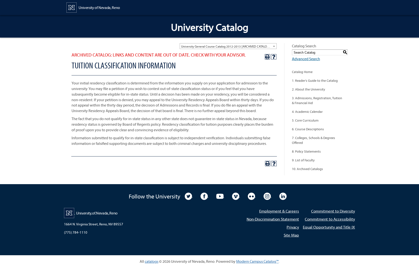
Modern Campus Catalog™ (257, 261)
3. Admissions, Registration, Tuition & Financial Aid (317, 100)
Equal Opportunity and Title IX (329, 227)
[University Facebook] (205, 195)
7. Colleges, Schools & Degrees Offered (313, 140)
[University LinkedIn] (283, 195)
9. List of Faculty (303, 160)
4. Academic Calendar (307, 111)
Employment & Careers (279, 211)
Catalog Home (302, 72)
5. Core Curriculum (305, 120)
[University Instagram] (268, 195)
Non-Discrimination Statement (273, 219)
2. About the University (308, 89)
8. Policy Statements (306, 151)
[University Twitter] (189, 195)
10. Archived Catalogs (307, 169)
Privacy (293, 227)
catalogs (151, 261)
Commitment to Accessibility (330, 219)
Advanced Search (306, 58)
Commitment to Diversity (333, 211)
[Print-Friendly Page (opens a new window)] (267, 56)
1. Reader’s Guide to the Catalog (315, 80)
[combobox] (228, 46)
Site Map (291, 235)
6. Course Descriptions (308, 129)
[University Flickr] (252, 195)
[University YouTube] (220, 195)
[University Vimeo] (236, 195)
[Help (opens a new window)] (273, 56)
